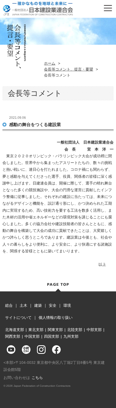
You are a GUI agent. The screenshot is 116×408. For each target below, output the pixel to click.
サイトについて (18, 317)
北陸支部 (74, 329)
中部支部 (94, 329)
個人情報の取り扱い (56, 317)
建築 (38, 305)
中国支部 (32, 336)
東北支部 (35, 329)
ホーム (49, 63)
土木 (23, 305)
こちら (37, 377)
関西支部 (12, 336)
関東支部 (55, 329)
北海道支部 (14, 329)
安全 (52, 305)
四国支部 (51, 336)
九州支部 (71, 336)
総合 (9, 305)
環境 (67, 305)
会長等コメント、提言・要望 (68, 69)
